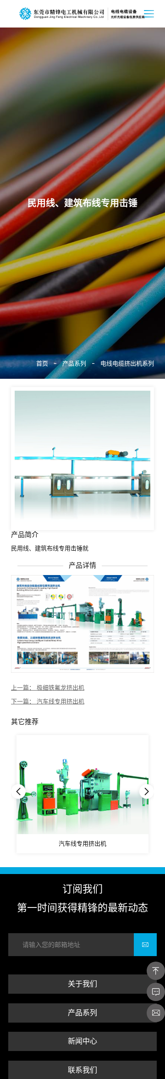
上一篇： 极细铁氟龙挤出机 (47, 687)
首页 (42, 363)
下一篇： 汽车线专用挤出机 (47, 701)
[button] (18, 791)
